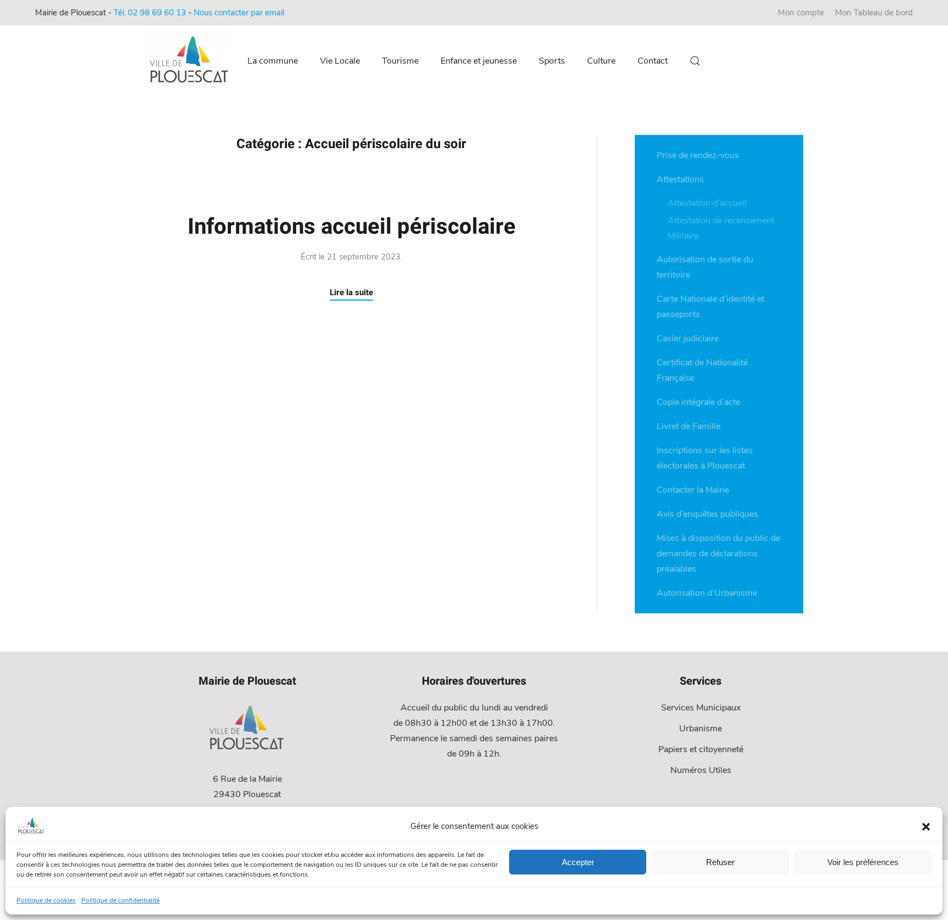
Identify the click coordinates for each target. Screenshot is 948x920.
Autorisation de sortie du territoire (705, 267)
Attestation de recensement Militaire (721, 228)
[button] (926, 826)
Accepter (578, 862)
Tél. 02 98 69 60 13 (150, 12)
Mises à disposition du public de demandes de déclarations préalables (718, 553)
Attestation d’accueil (707, 203)
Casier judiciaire (688, 338)
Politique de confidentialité (120, 900)
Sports (552, 61)
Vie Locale (340, 61)
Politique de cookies (46, 900)
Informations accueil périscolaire (352, 227)
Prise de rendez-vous (698, 155)
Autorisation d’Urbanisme (707, 593)
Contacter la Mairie (693, 490)
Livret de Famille (688, 426)
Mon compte (801, 12)
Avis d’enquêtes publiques (707, 514)
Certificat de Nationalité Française (702, 370)
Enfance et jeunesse (479, 61)
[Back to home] (190, 61)
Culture (601, 61)
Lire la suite (351, 292)
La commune (272, 61)
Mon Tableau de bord (874, 12)
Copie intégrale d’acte (698, 402)
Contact (652, 61)
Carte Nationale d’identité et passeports (710, 306)
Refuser (720, 862)
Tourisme (400, 61)
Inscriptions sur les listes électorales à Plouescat (705, 458)
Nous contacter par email (239, 12)
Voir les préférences (863, 862)
